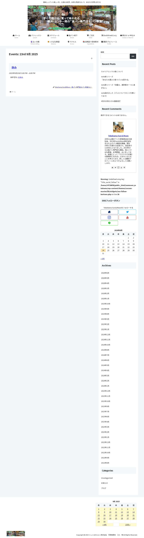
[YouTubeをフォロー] (121, 167)
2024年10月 (105, 344)
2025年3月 (105, 324)
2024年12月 (105, 334)
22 (99, 518)
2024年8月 (105, 350)
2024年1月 (105, 385)
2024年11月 (105, 339)
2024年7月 (105, 355)
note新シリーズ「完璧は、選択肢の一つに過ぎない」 (118, 86)
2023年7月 (105, 411)
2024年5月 (105, 365)
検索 (102, 52)
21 (134, 515)
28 (134, 518)
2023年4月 (105, 421)
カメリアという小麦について (112, 71)
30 (104, 521)
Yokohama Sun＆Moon (118, 135)
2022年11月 (105, 447)
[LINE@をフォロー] (124, 167)
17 (110, 515)
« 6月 (103, 258)
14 (134, 512)
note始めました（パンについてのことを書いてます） (118, 94)
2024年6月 (105, 360)
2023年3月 (105, 427)
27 (128, 518)
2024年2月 (105, 380)
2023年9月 (105, 406)
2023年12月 (105, 391)
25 (116, 518)
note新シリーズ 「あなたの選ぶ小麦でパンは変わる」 (118, 78)
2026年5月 (105, 278)
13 (128, 512)
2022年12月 (105, 442)
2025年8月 (105, 314)
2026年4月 (105, 283)
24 (110, 518)
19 (122, 515)
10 (110, 512)
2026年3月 (105, 288)
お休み (20, 77)
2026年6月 (105, 273)
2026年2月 (105, 293)
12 (122, 512)
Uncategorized (107, 478)
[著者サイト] (112, 167)
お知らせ (104, 483)
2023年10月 (105, 401)
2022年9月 (105, 457)
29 (99, 521)
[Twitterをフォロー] (115, 167)
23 (104, 518)
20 (128, 515)
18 (116, 515)
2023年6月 (105, 416)
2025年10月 (105, 303)
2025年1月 (105, 329)
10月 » (127, 524)
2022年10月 (105, 452)
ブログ (103, 488)
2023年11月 (105, 396)
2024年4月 (105, 370)
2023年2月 (105, 432)
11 (116, 512)
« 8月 (104, 524)
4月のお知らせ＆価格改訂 (111, 101)
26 (122, 518)
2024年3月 (105, 375)
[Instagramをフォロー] (118, 167)
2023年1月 (105, 437)
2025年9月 (105, 309)
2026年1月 (105, 298)
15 (99, 515)
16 (104, 515)
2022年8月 (105, 462)
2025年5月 (105, 319)
